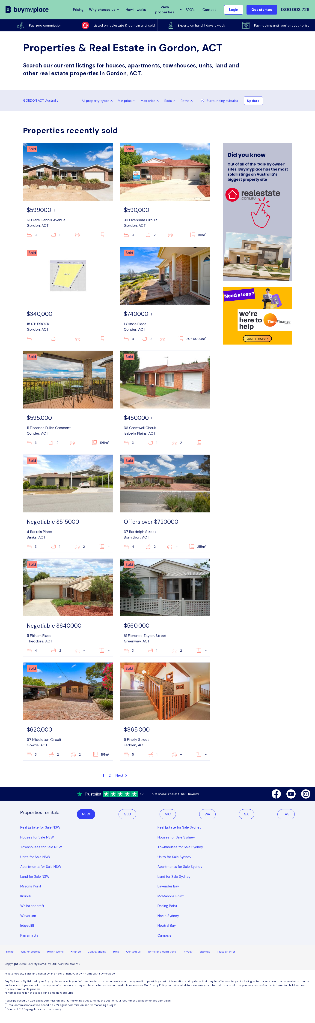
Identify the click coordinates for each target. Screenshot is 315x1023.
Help (116, 951)
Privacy (188, 951)
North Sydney (168, 916)
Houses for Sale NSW (37, 837)
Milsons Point (30, 886)
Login (233, 9)
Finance (76, 951)
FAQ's (190, 9)
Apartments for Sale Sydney (180, 866)
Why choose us (30, 951)
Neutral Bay (167, 925)
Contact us (133, 951)
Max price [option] (148, 100)
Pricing (9, 951)
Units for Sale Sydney (174, 857)
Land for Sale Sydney (174, 876)
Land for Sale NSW (35, 876)
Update (253, 101)
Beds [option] (168, 100)
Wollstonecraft (32, 906)
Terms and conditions (162, 951)
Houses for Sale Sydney (176, 837)
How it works (136, 9)
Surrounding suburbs (222, 101)
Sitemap (205, 951)
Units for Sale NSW (35, 857)
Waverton (28, 916)
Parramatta (29, 935)
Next (120, 775)
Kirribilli (25, 896)
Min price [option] (125, 100)
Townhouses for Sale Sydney (180, 847)
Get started (261, 9)
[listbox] (127, 100)
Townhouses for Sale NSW (41, 847)
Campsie (165, 935)
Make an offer (226, 951)
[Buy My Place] (27, 9)
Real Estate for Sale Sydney (179, 827)
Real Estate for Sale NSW (40, 827)
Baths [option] (185, 100)
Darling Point (167, 906)
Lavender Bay (168, 886)
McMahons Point (171, 896)
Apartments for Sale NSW (40, 866)
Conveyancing (97, 951)
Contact (209, 9)
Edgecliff (27, 925)
